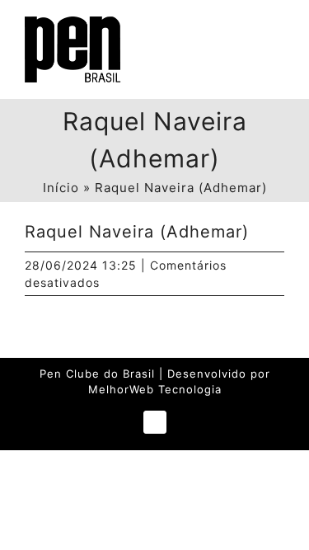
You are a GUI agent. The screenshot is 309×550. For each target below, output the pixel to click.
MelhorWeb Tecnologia (155, 389)
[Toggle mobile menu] (277, 33)
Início (61, 187)
